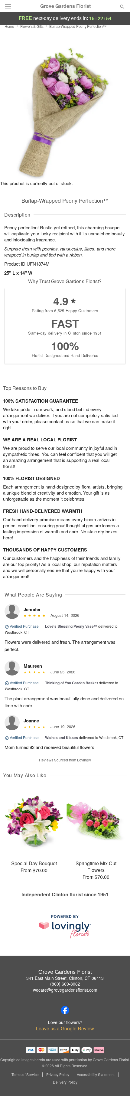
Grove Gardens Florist (65, 6)
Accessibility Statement (96, 1074)
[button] (117, 1082)
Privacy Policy (57, 1074)
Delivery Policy (65, 1082)
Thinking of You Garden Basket (71, 682)
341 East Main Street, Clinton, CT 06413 (65, 978)
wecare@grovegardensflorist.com (65, 990)
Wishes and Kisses (61, 737)
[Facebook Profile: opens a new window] (65, 1010)
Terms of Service (25, 1074)
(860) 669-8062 (65, 984)
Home (9, 26)
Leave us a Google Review (65, 1028)
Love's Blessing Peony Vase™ (71, 626)
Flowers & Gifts (32, 26)
